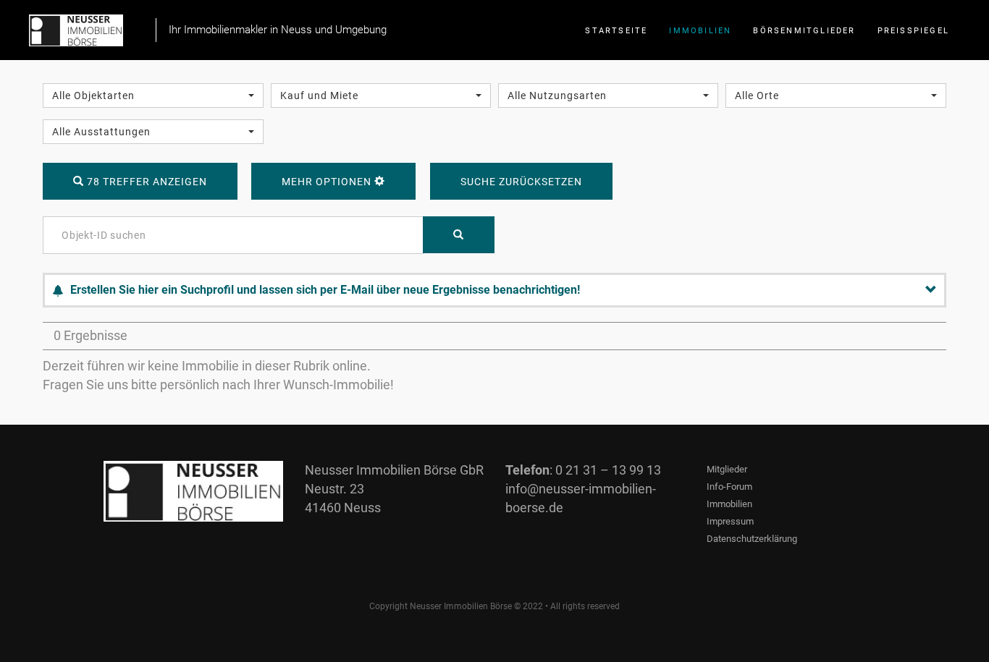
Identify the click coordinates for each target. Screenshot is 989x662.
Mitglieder (727, 469)
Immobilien (729, 503)
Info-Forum (729, 486)
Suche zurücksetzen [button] (521, 181)
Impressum (730, 521)
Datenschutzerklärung (752, 538)
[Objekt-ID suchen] (458, 234)
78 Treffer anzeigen (145, 181)
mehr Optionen (328, 181)
